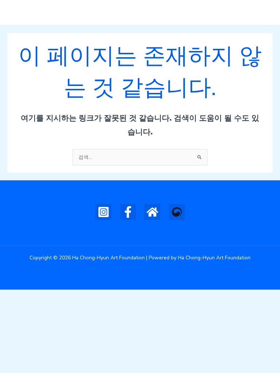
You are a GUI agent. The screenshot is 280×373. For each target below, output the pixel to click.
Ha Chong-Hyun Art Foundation (97, 12)
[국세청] (177, 212)
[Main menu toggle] (265, 12)
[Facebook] (128, 212)
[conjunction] (152, 212)
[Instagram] (104, 212)
